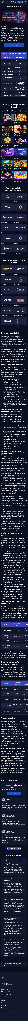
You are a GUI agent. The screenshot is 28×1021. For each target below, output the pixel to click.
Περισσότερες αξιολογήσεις (14, 848)
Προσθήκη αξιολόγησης (14, 793)
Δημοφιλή (3, 110)
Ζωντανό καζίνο (11, 111)
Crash (17, 110)
